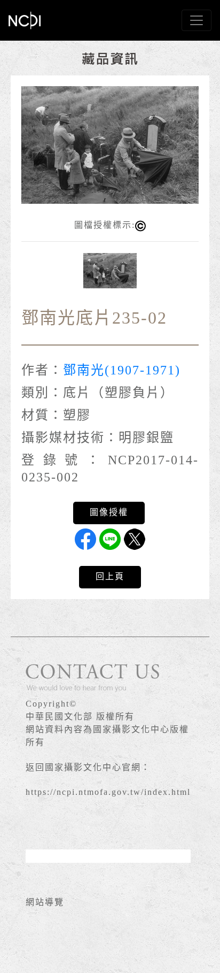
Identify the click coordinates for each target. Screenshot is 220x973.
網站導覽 (45, 902)
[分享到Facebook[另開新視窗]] (85, 539)
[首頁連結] (25, 20)
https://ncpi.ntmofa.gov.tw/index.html (108, 791)
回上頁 (110, 576)
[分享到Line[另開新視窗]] (110, 539)
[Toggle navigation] (196, 20)
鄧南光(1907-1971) (121, 370)
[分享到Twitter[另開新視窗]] (134, 539)
